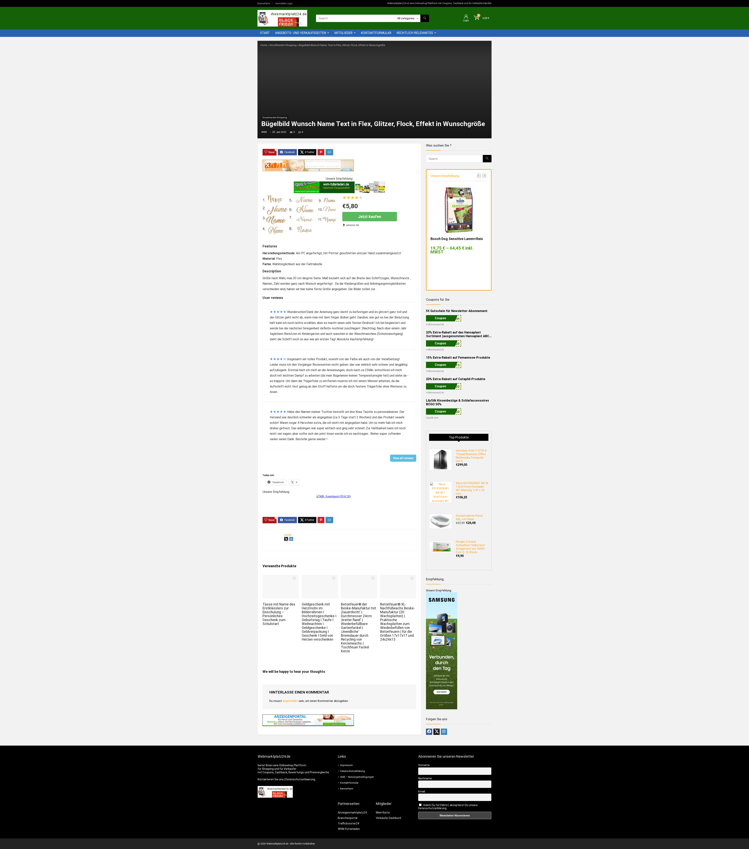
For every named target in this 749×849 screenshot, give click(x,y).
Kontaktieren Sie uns (271, 779)
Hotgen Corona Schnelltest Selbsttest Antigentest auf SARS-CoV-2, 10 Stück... (471, 547)
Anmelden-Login (284, 3)
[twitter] (436, 732)
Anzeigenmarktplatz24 (352, 812)
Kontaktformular (376, 33)
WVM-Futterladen (349, 828)
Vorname (424, 765)
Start (265, 33)
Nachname (425, 778)
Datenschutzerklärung (352, 771)
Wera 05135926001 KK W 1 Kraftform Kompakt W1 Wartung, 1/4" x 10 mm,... (472, 488)
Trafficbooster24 (348, 823)
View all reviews (403, 458)
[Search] (424, 18)
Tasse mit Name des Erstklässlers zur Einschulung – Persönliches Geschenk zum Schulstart (279, 614)
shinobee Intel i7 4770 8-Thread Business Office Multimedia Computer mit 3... (471, 456)
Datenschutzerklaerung (300, 779)
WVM (264, 132)
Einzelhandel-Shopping (283, 45)
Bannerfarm (263, 3)
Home (263, 45)
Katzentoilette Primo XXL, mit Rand (469, 517)
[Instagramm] (444, 732)
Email (421, 791)
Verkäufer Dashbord (388, 818)
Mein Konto (383, 812)
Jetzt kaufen (369, 216)
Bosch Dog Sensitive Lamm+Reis (456, 239)
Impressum (346, 765)
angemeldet (290, 701)
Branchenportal (347, 818)
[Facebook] (429, 732)
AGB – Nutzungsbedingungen (357, 776)
